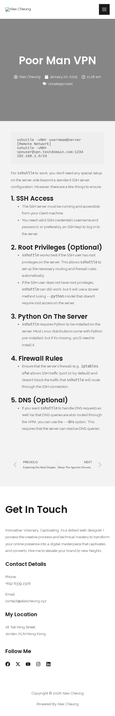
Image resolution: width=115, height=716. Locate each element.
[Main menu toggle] (104, 9)
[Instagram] (38, 664)
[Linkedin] (48, 664)
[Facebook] (7, 664)
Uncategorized (60, 83)
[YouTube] (28, 664)
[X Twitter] (18, 664)
